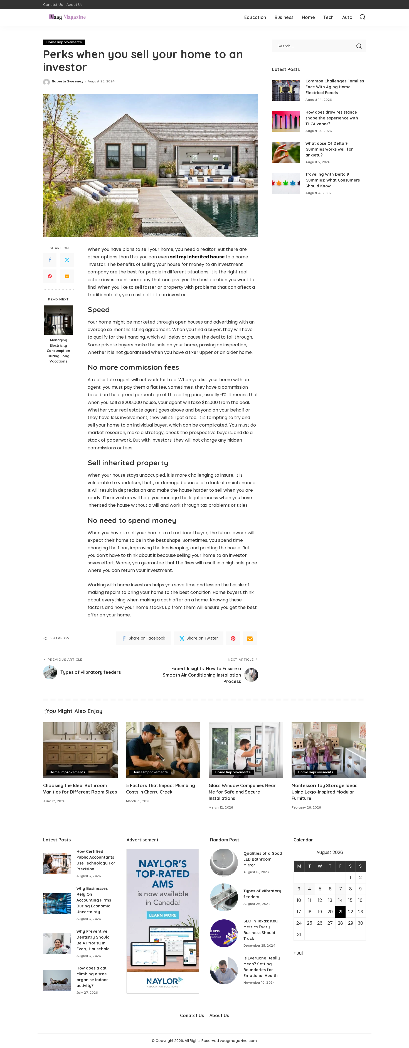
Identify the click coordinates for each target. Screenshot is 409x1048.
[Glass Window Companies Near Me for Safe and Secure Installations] (246, 750)
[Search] (362, 17)
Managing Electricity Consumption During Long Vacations (58, 350)
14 (340, 900)
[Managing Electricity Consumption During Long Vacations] (58, 320)
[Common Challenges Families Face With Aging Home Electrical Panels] (286, 90)
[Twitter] (67, 260)
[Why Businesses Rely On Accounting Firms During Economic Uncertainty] (57, 903)
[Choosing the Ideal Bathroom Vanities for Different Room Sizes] (80, 750)
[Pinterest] (49, 276)
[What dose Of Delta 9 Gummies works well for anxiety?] (286, 152)
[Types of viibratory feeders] (224, 897)
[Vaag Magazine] (67, 17)
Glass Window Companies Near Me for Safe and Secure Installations (242, 792)
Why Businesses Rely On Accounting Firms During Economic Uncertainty (94, 900)
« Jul (298, 953)
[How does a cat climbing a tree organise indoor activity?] (57, 980)
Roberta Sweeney (67, 81)
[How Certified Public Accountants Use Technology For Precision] (57, 863)
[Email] (67, 276)
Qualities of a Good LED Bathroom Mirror (262, 859)
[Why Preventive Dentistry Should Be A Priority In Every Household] (57, 943)
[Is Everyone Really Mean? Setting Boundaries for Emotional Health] (224, 970)
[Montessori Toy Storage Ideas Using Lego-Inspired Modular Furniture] (329, 750)
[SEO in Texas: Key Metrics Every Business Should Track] (224, 933)
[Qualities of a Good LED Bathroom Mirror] (224, 862)
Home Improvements (64, 42)
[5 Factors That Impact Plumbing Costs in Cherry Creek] (163, 750)
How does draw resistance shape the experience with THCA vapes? (331, 118)
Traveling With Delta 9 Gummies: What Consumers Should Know (332, 180)
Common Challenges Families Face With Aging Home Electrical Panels (334, 87)
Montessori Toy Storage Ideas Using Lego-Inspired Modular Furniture (324, 792)
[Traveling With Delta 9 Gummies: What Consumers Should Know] (286, 183)
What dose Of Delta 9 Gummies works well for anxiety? (329, 149)
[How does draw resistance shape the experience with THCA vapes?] (286, 121)
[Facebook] (49, 260)
